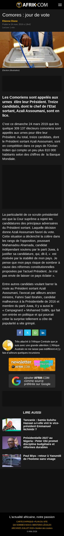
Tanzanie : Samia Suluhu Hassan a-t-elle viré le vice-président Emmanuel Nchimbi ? (41, 424)
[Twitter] (27, 333)
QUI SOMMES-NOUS (22, 525)
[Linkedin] (43, 333)
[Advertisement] (32, 83)
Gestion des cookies (44, 528)
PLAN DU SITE (41, 522)
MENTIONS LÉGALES (41, 525)
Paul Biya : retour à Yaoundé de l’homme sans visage (42, 457)
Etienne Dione (10, 21)
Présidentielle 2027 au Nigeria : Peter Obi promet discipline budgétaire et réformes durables (40, 442)
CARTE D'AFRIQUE (24, 522)
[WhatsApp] (35, 333)
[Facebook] (20, 333)
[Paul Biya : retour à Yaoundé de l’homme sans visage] (11, 460)
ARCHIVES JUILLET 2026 (23, 528)
